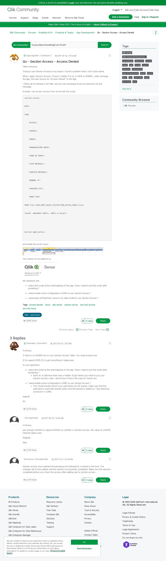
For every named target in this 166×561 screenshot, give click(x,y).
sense (148, 61)
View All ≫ (126, 89)
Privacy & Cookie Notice (133, 517)
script (137, 65)
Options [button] (155, 32)
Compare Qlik (52, 514)
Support (50, 527)
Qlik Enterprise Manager (19, 535)
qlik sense (57, 304)
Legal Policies (128, 513)
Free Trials (51, 510)
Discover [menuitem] (56, 17)
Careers (88, 522)
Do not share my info (132, 537)
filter (125, 77)
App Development (85, 32)
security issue (29, 308)
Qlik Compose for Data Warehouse (24, 531)
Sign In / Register (150, 17)
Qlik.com (129, 10)
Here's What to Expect (106, 24)
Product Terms (129, 533)
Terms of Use (128, 525)
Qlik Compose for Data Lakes (22, 527)
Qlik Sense (13, 510)
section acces (71, 304)
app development (130, 73)
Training (50, 522)
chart (143, 73)
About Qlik (89, 502)
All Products (14, 502)
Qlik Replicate (14, 522)
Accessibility (90, 514)
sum (134, 82)
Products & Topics (64, 32)
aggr (147, 77)
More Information (84, 548)
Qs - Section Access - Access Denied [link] (115, 32)
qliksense (139, 61)
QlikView (12, 518)
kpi (130, 77)
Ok (84, 542)
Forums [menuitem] (13, 17)
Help (136, 17)
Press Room (90, 506)
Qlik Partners (52, 506)
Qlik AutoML (14, 514)
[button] (110, 55)
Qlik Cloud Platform (17, 506)
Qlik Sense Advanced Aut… (134, 57)
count (150, 73)
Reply (103, 320)
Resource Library (54, 502)
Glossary (50, 518)
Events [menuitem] (45, 17)
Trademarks (127, 521)
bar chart (126, 82)
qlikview (126, 69)
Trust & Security (91, 510)
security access (87, 304)
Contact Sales (91, 535)
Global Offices (91, 530)
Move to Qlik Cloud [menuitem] (74, 17)
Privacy (87, 518)
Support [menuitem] (24, 17)
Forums (32, 32)
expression (137, 69)
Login (71, 2)
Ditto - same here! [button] (32, 315)
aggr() (145, 65)
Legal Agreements (130, 529)
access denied (36, 304)
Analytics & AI (45, 32)
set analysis (128, 61)
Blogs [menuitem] (35, 17)
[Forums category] (123, 105)
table (125, 65)
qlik (131, 65)
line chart (138, 77)
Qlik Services (141, 10)
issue (47, 304)
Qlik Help (154, 10)
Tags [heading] (125, 46)
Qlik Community (17, 32)
